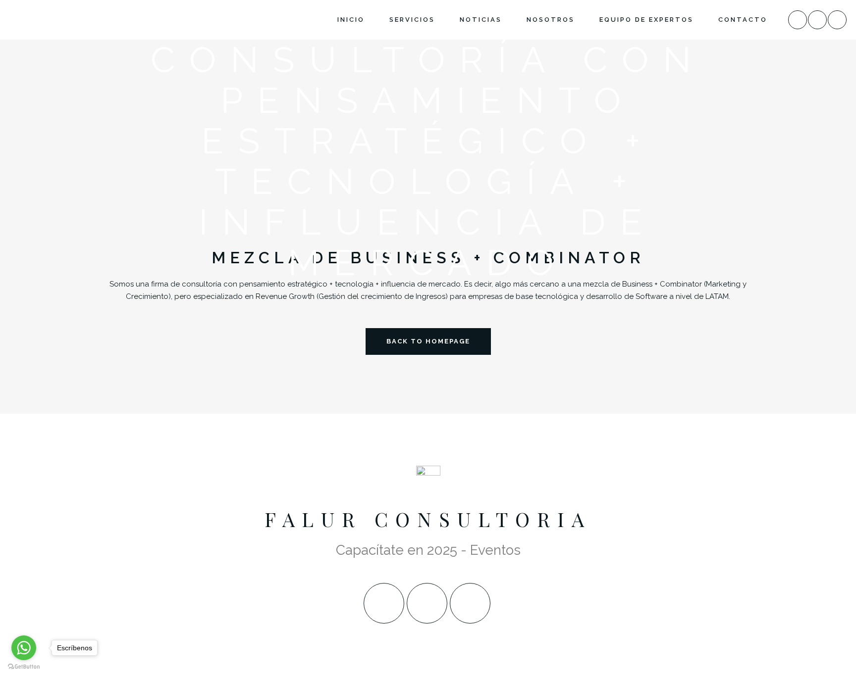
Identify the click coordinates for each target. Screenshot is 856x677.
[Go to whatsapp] (23, 647)
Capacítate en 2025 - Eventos (428, 550)
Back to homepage (428, 341)
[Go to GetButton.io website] (24, 667)
